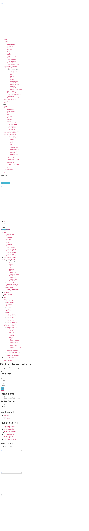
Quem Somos (6, 415)
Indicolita (9, 49)
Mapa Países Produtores (10, 66)
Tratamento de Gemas (13, 93)
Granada (9, 48)
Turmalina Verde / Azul (13, 64)
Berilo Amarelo (11, 44)
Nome (2, 383)
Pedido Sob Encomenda (10, 99)
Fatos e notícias (8, 102)
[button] (44, 104)
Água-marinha (13, 71)
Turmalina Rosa (11, 63)
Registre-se (7, 101)
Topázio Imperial (11, 56)
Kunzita (9, 51)
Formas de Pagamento (9, 429)
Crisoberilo (10, 46)
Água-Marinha (10, 43)
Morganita (9, 53)
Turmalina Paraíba (11, 61)
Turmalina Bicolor (11, 59)
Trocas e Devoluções (9, 426)
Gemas (6, 41)
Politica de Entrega (8, 427)
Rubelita (9, 54)
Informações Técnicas (10, 68)
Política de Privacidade (9, 431)
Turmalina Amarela (12, 58)
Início (5, 39)
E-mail (2, 378)
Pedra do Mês (10, 96)
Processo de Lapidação (13, 97)
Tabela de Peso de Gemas (14, 94)
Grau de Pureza (11, 91)
